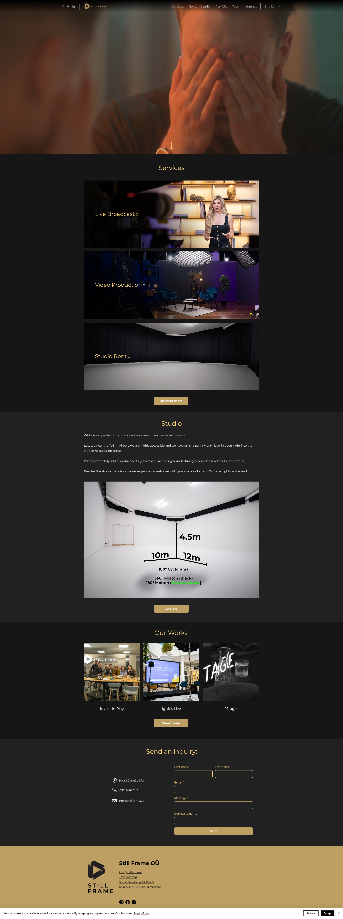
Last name (222, 767)
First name (182, 767)
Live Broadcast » (117, 214)
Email (179, 782)
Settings (310, 913)
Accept (327, 913)
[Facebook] (68, 6)
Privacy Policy (141, 913)
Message (181, 798)
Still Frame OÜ (139, 863)
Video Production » (120, 285)
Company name (185, 813)
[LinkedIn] (73, 6)
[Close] (339, 913)
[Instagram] (62, 6)
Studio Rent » (113, 356)
